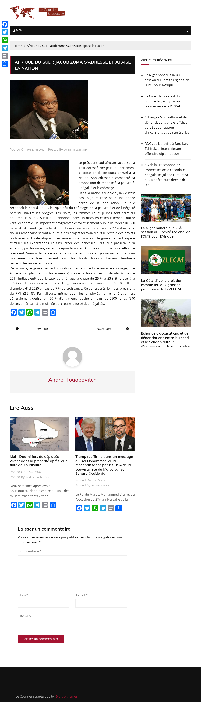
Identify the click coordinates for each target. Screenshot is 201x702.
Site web (24, 616)
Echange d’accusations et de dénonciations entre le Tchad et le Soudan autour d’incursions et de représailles (167, 125)
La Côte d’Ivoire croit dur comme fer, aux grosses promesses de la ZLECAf (163, 101)
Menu (20, 30)
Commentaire (29, 551)
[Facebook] (5, 24)
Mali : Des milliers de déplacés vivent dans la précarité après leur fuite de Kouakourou (38, 460)
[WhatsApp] (5, 40)
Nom (23, 595)
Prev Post (41, 329)
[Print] (5, 56)
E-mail (82, 595)
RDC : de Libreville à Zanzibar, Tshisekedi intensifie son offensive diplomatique (166, 148)
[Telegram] (5, 48)
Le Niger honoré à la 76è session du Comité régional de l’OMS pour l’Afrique (167, 80)
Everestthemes (66, 696)
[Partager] (5, 64)
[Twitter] (5, 32)
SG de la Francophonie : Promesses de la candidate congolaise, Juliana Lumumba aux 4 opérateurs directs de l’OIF (166, 175)
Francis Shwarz (100, 485)
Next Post (104, 329)
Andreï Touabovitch (75, 149)
